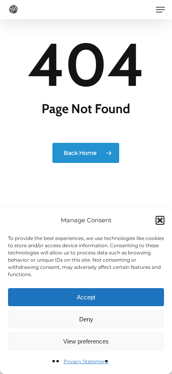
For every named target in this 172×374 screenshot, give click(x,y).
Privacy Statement (86, 361)
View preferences (86, 341)
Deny (86, 319)
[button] (160, 220)
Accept (86, 297)
